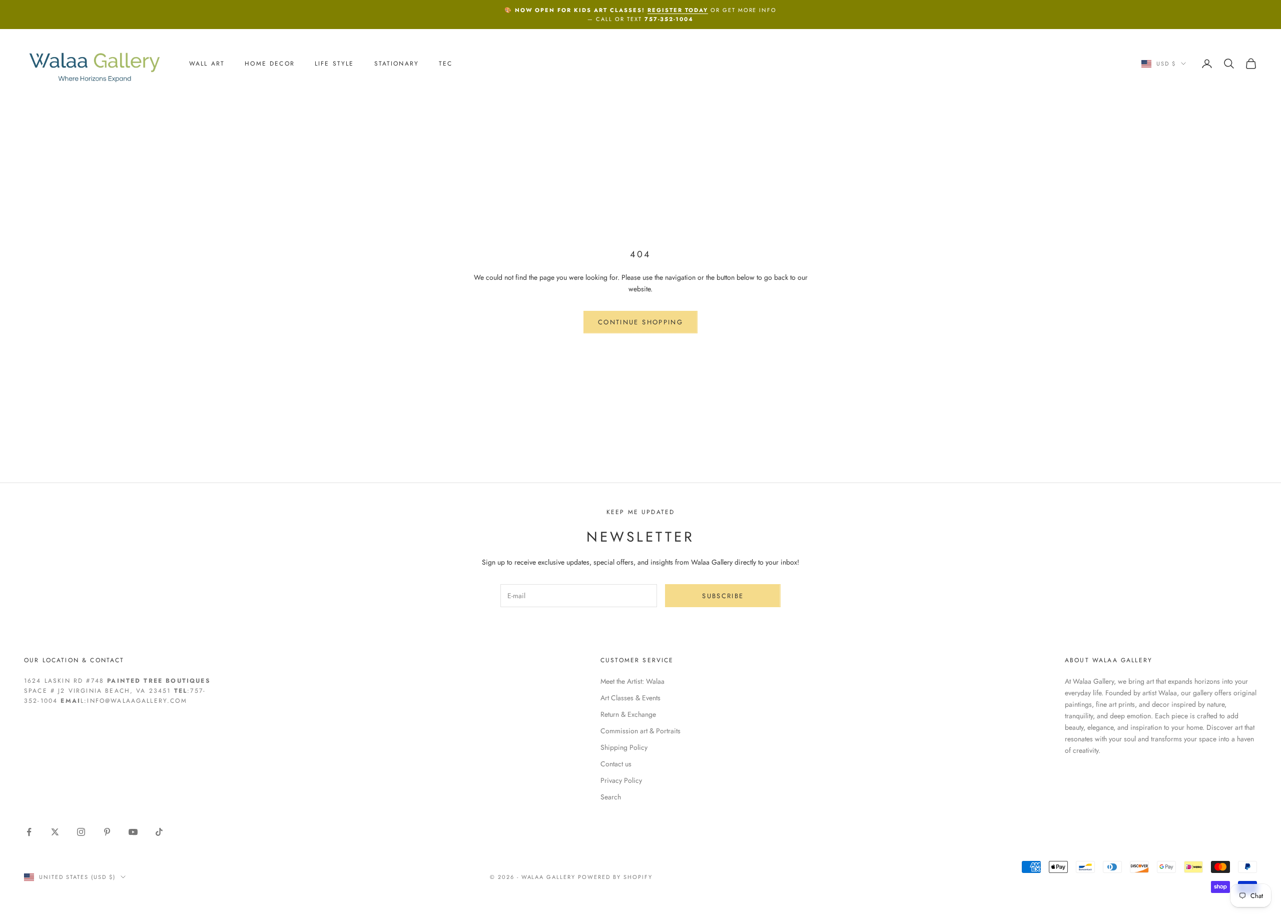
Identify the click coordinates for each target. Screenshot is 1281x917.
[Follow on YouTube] (133, 832)
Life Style (334, 63)
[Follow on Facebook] (29, 832)
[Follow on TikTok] (159, 832)
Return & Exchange (628, 714)
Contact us (615, 764)
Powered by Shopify (615, 877)
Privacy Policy (621, 780)
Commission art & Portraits (640, 731)
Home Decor (270, 63)
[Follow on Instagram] (81, 832)
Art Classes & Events (630, 698)
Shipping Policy (624, 747)
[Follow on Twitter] (55, 832)
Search (610, 797)
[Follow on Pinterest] (107, 832)
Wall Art (207, 63)
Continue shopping (640, 322)
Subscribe (723, 596)
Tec (445, 63)
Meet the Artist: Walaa (632, 681)
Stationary (396, 63)
